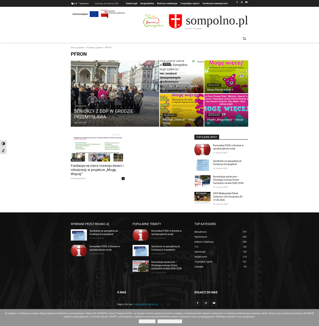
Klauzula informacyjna (170, 321)
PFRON (166, 64)
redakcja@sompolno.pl (146, 304)
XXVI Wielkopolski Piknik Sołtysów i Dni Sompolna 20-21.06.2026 (228, 196)
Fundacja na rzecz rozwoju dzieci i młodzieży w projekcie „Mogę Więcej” (97, 170)
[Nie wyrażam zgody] (315, 317)
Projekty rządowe (94, 47)
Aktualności (81, 106)
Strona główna (77, 47)
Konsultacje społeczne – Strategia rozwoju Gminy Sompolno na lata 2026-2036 (228, 179)
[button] (244, 38)
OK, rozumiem (147, 321)
